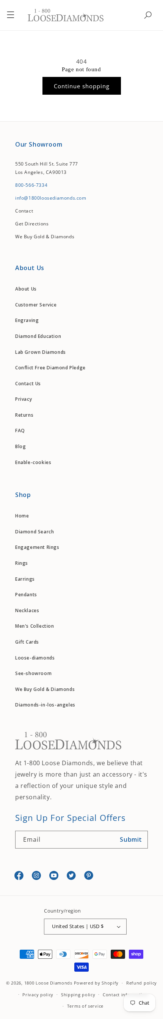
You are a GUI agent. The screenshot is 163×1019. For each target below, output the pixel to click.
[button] (10, 15)
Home (22, 516)
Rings (21, 563)
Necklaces (27, 610)
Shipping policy (78, 994)
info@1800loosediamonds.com (50, 198)
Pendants (26, 594)
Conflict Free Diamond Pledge (50, 367)
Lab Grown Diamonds (40, 352)
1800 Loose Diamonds (48, 983)
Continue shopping (82, 86)
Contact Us (28, 383)
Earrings (25, 579)
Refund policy (141, 983)
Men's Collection (34, 626)
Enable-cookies (33, 462)
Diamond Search (34, 531)
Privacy (23, 399)
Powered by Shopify (96, 983)
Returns (24, 415)
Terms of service (85, 1006)
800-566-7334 (31, 185)
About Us (26, 289)
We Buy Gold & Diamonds (45, 689)
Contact (24, 211)
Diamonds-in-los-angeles (45, 705)
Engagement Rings (37, 547)
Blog (20, 446)
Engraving (27, 320)
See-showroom (33, 673)
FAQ (20, 430)
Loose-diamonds (35, 658)
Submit (131, 839)
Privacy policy (37, 994)
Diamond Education (38, 336)
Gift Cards (27, 642)
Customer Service (36, 305)
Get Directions (32, 223)
